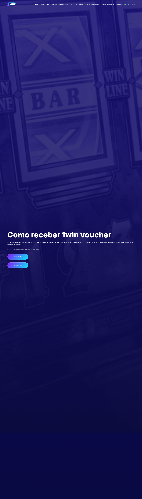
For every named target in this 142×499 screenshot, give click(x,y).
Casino (42, 4)
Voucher (119, 4)
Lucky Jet (68, 4)
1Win (36, 4)
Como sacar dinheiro (107, 4)
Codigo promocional (92, 4)
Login (75, 4)
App (47, 4)
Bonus (81, 4)
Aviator (61, 4)
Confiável (54, 4)
